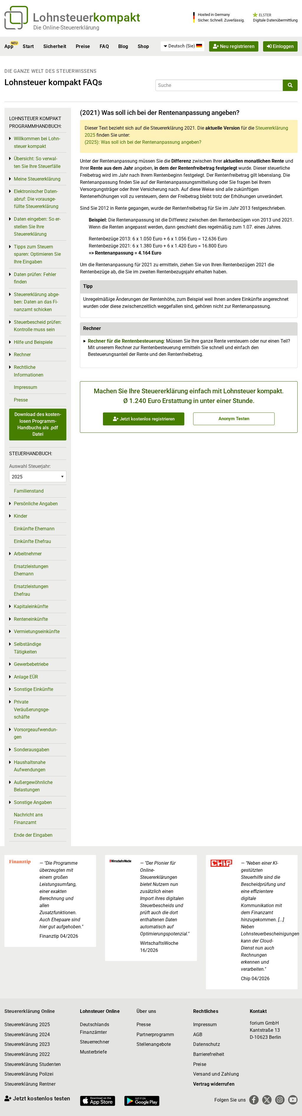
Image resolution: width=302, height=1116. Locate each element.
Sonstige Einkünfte (33, 689)
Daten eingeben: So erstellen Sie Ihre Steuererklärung (37, 226)
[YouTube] (293, 1100)
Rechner (22, 354)
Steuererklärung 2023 (27, 1044)
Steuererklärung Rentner (29, 1084)
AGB (197, 1034)
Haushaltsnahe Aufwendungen (29, 766)
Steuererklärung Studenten (32, 1064)
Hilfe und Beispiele (33, 342)
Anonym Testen (234, 418)
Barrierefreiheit (208, 1054)
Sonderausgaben (31, 749)
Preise (83, 46)
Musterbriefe (93, 1052)
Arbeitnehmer (28, 554)
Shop (143, 46)
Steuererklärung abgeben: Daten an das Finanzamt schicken (36, 302)
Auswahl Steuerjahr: (30, 466)
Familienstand (29, 491)
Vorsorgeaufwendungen (35, 733)
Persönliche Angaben (36, 503)
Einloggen (283, 46)
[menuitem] (182, 46)
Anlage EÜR (26, 677)
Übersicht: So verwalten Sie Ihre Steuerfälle (37, 162)
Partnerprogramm (155, 1034)
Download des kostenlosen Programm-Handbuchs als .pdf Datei (37, 424)
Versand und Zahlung (216, 1074)
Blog (123, 46)
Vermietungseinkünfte (37, 631)
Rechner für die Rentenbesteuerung (126, 341)
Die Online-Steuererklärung (66, 27)
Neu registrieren (237, 46)
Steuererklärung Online (29, 1011)
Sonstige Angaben (33, 802)
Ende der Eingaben (33, 835)
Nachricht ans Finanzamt (28, 818)
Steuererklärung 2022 (27, 1054)
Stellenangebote (154, 1044)
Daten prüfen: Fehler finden (35, 278)
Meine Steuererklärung (37, 179)
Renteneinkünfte (31, 619)
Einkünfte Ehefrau (32, 541)
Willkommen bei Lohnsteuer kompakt (37, 142)
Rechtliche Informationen (28, 371)
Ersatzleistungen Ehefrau (31, 590)
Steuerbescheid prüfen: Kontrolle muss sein (38, 326)
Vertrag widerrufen (213, 1084)
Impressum (25, 387)
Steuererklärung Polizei (28, 1074)
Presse (21, 400)
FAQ (104, 46)
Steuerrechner (94, 1042)
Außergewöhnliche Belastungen (33, 786)
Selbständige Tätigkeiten (27, 648)
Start (28, 46)
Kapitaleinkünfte (31, 606)
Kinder (20, 516)
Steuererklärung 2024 (27, 1034)
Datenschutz (206, 1044)
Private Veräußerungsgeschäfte (31, 709)
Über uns (146, 1011)
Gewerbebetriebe (31, 664)
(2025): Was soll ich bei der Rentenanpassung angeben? (143, 142)
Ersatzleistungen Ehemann (31, 570)
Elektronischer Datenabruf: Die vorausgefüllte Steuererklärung (36, 199)
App (8, 46)
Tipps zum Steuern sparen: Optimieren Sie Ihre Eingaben (37, 254)
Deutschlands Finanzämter (94, 1028)
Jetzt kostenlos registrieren (147, 419)
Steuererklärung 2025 (27, 1024)
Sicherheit (54, 46)
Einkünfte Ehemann (34, 528)
